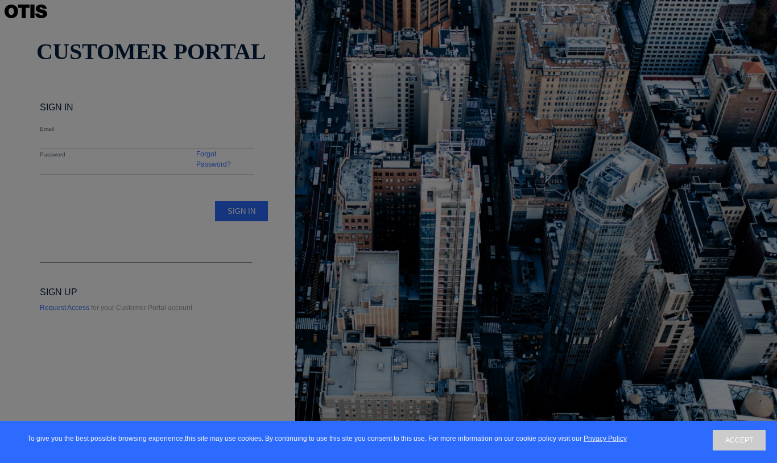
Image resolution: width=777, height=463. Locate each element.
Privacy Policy (605, 439)
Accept (739, 440)
